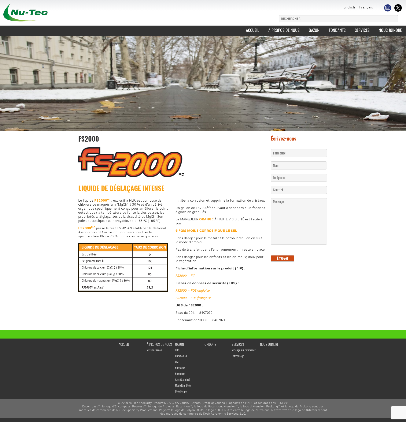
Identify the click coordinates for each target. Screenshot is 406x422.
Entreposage (238, 356)
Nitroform (180, 374)
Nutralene (180, 368)
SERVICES (362, 31)
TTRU (177, 350)
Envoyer (282, 259)
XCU (177, 362)
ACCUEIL (252, 31)
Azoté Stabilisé (182, 380)
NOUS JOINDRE (390, 31)
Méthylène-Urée (183, 386)
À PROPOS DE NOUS (283, 31)
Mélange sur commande (244, 350)
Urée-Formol (181, 392)
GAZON (314, 31)
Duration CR (181, 356)
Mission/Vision (154, 350)
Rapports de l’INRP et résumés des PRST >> (258, 403)
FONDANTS (337, 31)
